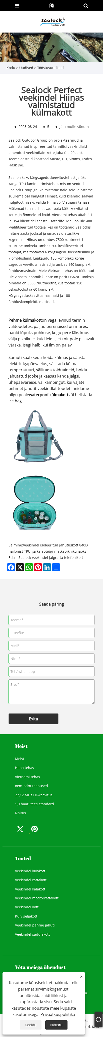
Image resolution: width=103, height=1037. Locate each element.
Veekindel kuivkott (30, 871)
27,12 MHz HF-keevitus (33, 795)
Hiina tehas (24, 767)
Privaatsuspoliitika (57, 1014)
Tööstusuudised (50, 67)
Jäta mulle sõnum (74, 126)
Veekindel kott (26, 907)
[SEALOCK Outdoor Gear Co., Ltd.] (52, 21)
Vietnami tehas (27, 776)
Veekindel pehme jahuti (35, 925)
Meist (19, 758)
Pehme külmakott (25, 320)
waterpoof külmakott (48, 394)
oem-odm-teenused (31, 785)
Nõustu (56, 1025)
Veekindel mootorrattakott (36, 898)
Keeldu (30, 1025)
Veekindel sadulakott (32, 934)
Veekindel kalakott (30, 889)
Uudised (26, 67)
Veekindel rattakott (30, 880)
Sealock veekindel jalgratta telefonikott (50, 557)
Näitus (20, 812)
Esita (33, 719)
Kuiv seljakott (26, 916)
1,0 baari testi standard (34, 804)
